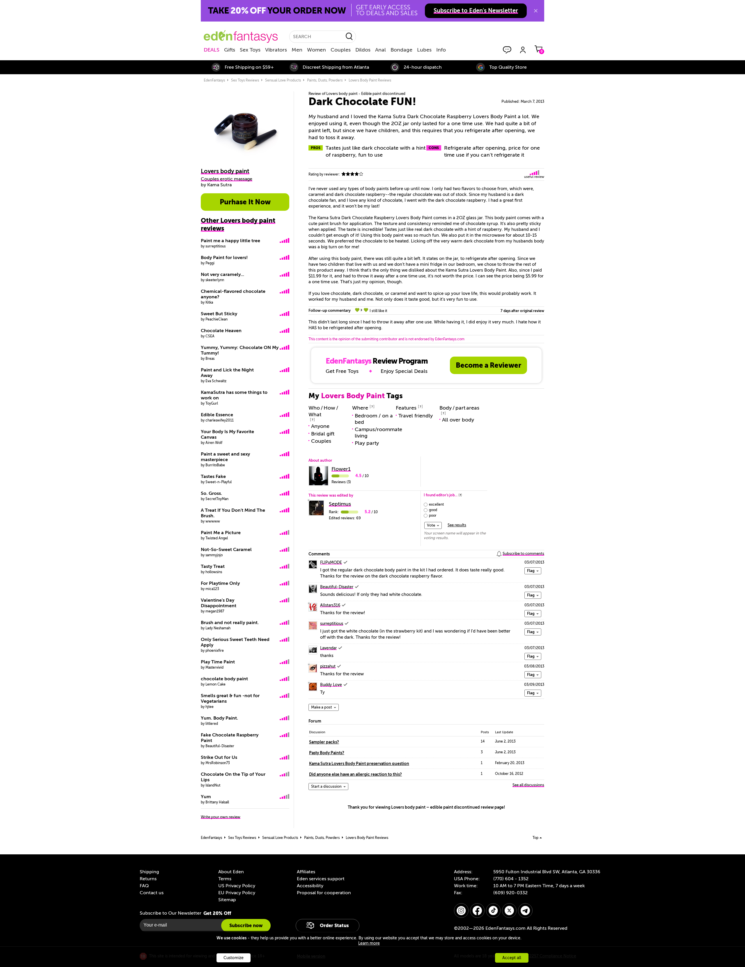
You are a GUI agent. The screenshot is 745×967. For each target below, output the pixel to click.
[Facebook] (477, 910)
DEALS (211, 50)
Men (297, 50)
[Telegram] (525, 910)
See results (457, 525)
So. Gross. (211, 493)
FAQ (144, 885)
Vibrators (276, 50)
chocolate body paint (224, 678)
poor (433, 515)
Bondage (401, 50)
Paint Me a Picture (221, 532)
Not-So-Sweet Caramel (226, 549)
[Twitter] (509, 910)
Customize (234, 958)
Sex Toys (250, 50)
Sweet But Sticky (219, 313)
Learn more (369, 943)
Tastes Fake (213, 476)
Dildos (362, 50)
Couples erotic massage (226, 179)
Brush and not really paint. (230, 622)
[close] (536, 11)
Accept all (511, 958)
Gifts (229, 50)
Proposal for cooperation (324, 892)
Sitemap (227, 899)
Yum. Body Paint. (219, 718)
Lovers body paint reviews (370, 80)
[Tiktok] (493, 910)
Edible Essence (217, 414)
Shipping (149, 871)
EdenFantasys (214, 80)
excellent (436, 504)
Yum (206, 796)
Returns (148, 878)
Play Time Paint (218, 662)
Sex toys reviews (245, 80)
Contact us (152, 892)
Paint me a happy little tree (230, 240)
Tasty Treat (213, 566)
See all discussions (528, 785)
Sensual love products (283, 80)
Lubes (424, 50)
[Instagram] (461, 910)
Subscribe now (245, 925)
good (433, 510)
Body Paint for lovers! (224, 257)
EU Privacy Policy (236, 892)
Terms (224, 878)
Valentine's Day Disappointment (218, 603)
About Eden (231, 871)
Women (316, 50)
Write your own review (220, 817)
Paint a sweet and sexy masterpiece (225, 456)
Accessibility (310, 885)
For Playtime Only (220, 583)
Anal (380, 50)
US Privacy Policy (236, 885)
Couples (341, 50)
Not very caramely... (222, 274)
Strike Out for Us (219, 757)
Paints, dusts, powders (325, 80)
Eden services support (321, 878)
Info (441, 50)
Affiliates (306, 871)
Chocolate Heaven (221, 330)
